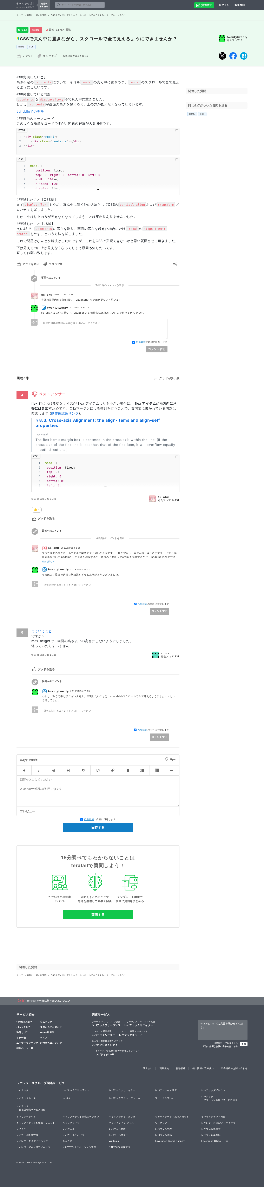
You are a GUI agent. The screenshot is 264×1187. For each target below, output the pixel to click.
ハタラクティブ (71, 1123)
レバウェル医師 (163, 1135)
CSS (31, 47)
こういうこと (41, 631)
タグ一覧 (21, 1037)
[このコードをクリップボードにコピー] (176, 130)
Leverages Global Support (170, 1141)
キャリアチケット (26, 1116)
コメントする (156, 349)
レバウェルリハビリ (73, 1135)
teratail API (47, 1032)
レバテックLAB (117, 1053)
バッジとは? (23, 1027)
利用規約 (164, 1068)
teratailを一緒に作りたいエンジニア (49, 1000)
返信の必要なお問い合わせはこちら (220, 1046)
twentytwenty (237, 37)
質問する (98, 914)
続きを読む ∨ (48, 561)
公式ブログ (46, 1021)
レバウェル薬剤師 (211, 1135)
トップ (19, 15)
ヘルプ (43, 1037)
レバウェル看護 (163, 1129)
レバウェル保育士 (211, 1129)
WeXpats (114, 1141)
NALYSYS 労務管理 (119, 1147)
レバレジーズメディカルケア (32, 1141)
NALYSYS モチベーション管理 (79, 1147)
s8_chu (46, 294)
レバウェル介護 (117, 1129)
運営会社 (148, 1068)
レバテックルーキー (103, 1033)
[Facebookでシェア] (233, 56)
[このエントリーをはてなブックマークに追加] (244, 56)
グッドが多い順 (169, 378)
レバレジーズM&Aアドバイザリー (219, 1123)
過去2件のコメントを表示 (110, 538)
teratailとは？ (24, 1021)
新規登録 (240, 5)
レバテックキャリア (133, 1033)
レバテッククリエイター (139, 1023)
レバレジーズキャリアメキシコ (33, 1147)
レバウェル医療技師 (27, 1135)
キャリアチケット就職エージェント (82, 1116)
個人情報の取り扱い (203, 1068)
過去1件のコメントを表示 (109, 285)
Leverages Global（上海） (216, 1141)
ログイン (224, 5)
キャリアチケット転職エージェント (35, 1123)
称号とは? (22, 1032)
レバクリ (21, 1129)
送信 (243, 1044)
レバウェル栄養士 (118, 1135)
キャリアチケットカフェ (122, 1116)
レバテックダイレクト (107, 1043)
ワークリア (161, 1123)
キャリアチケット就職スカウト (172, 1116)
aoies (165, 653)
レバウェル (69, 1129)
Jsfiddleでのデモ (30, 111)
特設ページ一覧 (24, 1048)
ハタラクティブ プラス (121, 1123)
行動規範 (141, 342)
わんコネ (67, 1141)
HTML (21, 47)
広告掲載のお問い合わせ (234, 1068)
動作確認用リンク (65, 413)
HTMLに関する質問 (37, 15)
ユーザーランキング (27, 1043)
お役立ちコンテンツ (51, 1043)
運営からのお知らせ (51, 1027)
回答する (98, 827)
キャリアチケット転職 (213, 1116)
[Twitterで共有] (222, 56)
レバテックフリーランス (106, 1023)
